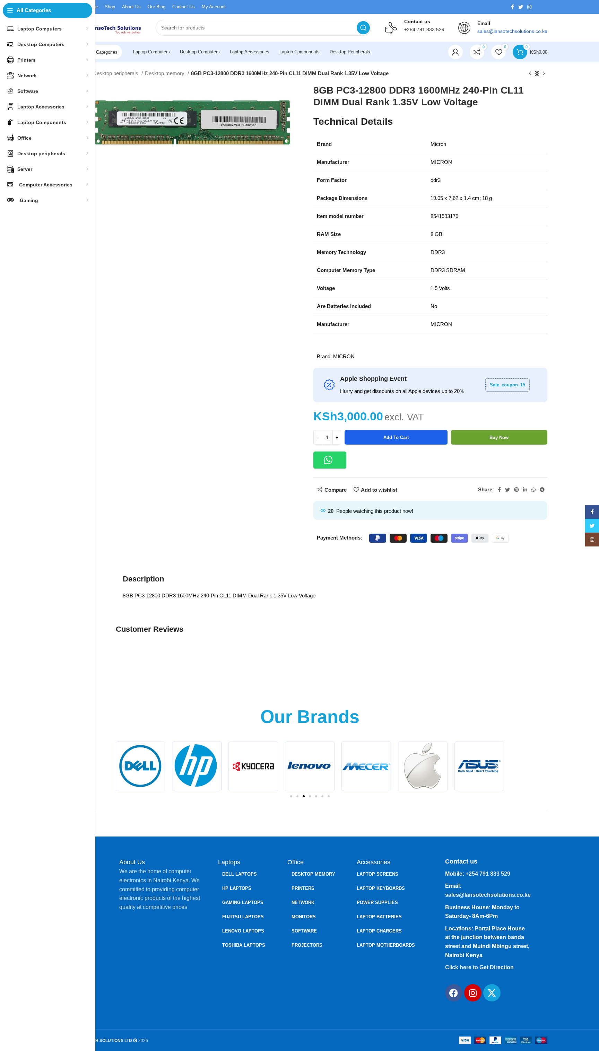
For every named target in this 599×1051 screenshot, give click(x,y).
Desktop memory (165, 73)
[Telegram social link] (542, 489)
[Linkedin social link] (525, 489)
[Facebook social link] (512, 6)
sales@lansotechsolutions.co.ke (488, 895)
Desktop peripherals (116, 73)
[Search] (363, 27)
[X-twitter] (492, 992)
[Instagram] (472, 992)
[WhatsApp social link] (533, 489)
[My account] (455, 52)
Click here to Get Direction (479, 967)
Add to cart (396, 437)
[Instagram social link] (529, 6)
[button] (329, 460)
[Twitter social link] (520, 6)
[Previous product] (530, 73)
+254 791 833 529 (424, 29)
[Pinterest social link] (516, 489)
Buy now (499, 437)
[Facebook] (453, 992)
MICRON (344, 356)
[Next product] (543, 73)
